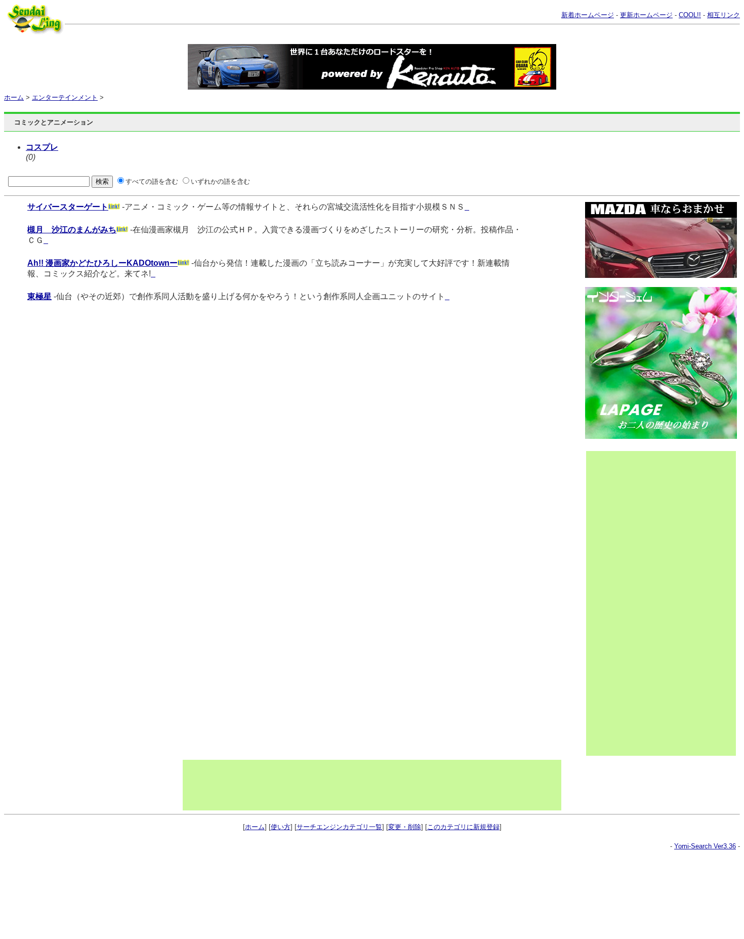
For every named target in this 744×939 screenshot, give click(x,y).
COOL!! (690, 15)
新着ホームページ (587, 15)
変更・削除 (404, 827)
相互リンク (723, 15)
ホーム (14, 97)
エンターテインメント (65, 97)
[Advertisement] (627, 603)
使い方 (281, 827)
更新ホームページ (646, 15)
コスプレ (42, 147)
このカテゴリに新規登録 (463, 827)
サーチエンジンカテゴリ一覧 (339, 827)
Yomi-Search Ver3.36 (705, 846)
